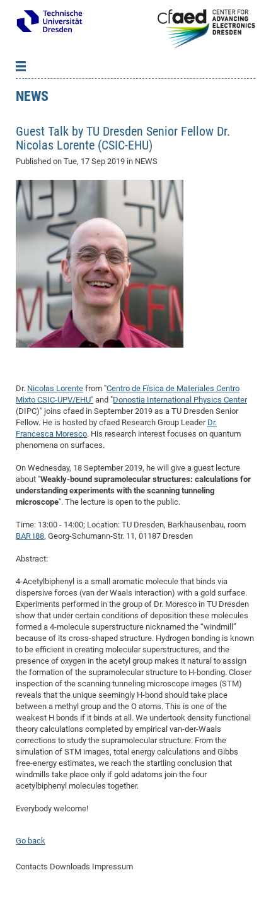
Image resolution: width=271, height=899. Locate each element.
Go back (30, 840)
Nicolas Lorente (55, 388)
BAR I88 (30, 536)
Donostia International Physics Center (180, 399)
